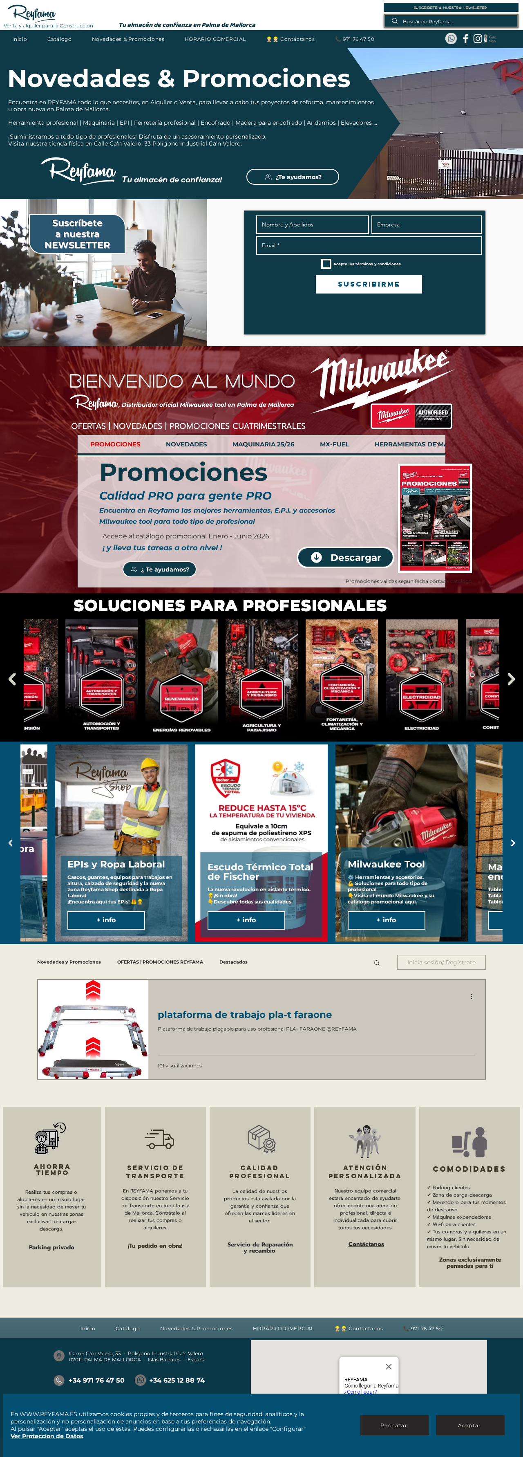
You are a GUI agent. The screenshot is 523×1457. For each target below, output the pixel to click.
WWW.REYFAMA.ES (48, 1414)
